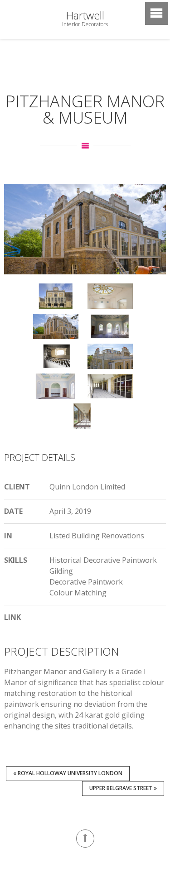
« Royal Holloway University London (67, 773)
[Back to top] (85, 838)
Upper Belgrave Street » (123, 788)
